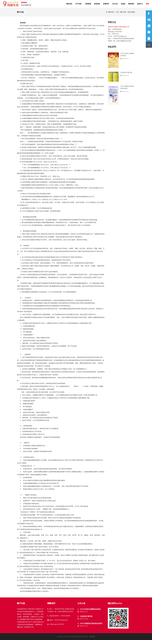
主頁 (117, 12)
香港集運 (88, 4)
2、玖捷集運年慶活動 (85, 616)
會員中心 (140, 4)
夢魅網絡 (92, 636)
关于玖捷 (78, 4)
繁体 (147, 4)
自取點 (123, 4)
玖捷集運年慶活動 (126, 72)
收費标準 (106, 4)
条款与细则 (131, 12)
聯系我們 (131, 4)
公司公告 (115, 4)
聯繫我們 (51, 603)
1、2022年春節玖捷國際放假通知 (89, 609)
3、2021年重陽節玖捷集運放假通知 (90, 623)
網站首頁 (69, 4)
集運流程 (97, 4)
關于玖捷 (123, 12)
